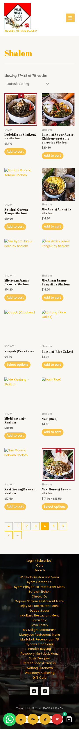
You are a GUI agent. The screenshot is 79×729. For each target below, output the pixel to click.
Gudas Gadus (39, 611)
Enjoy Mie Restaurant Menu (39, 606)
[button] (69, 719)
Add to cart (15, 152)
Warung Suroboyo (39, 668)
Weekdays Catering (39, 673)
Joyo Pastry (39, 625)
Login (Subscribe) (40, 561)
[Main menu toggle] (70, 18)
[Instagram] (45, 691)
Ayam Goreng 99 (39, 582)
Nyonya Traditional (40, 644)
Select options (17, 365)
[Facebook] (34, 691)
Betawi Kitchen (39, 592)
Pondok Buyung (39, 649)
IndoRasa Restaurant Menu (39, 615)
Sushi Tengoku (39, 658)
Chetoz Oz (39, 596)
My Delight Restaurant (39, 630)
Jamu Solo (39, 620)
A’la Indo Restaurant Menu (39, 577)
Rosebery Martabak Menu (40, 654)
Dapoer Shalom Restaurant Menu (39, 601)
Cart (39, 565)
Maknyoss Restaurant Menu (39, 635)
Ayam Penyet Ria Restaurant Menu (39, 587)
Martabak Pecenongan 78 (39, 639)
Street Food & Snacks (39, 663)
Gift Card (39, 678)
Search (39, 570)
